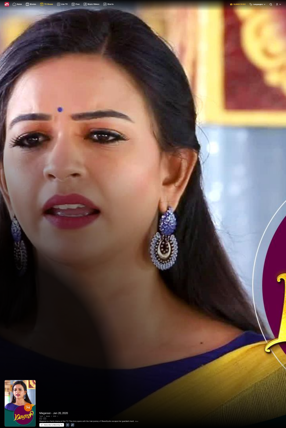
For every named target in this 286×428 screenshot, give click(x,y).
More (136, 421)
